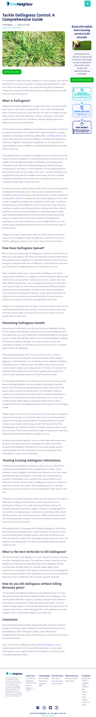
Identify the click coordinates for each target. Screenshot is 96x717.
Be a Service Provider (86, 679)
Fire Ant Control (57, 684)
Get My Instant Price (12, 72)
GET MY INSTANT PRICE (82, 80)
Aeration (28, 685)
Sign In (84, 705)
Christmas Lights (42, 684)
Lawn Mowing (30, 678)
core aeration (36, 414)
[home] (19, 3)
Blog (83, 689)
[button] (88, 4)
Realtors (84, 692)
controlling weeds (53, 136)
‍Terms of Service (48, 716)
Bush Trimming (43, 678)
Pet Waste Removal (71, 678)
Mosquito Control (57, 681)
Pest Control (56, 678)
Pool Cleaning (69, 681)
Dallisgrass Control (29, 689)
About (84, 697)
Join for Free (86, 702)
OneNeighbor (48, 645)
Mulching (18, 195)
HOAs (84, 694)
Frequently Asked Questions (85, 685)
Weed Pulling (43, 681)
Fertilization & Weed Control (31, 682)
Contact (84, 700)
